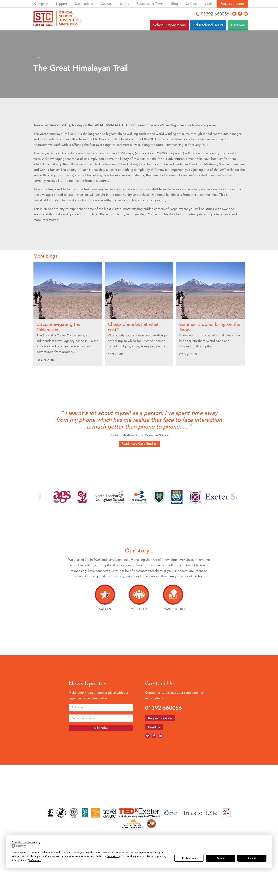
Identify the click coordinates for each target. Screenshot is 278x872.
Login (209, 4)
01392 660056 (163, 707)
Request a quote (232, 4)
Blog (174, 4)
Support (61, 4)
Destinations (84, 4)
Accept (252, 858)
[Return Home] (58, 19)
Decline (220, 858)
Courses (106, 4)
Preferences (189, 858)
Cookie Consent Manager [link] (24, 842)
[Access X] (234, 14)
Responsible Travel (150, 4)
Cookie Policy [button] (113, 856)
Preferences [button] (35, 860)
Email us (154, 727)
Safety (124, 4)
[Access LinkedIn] (246, 14)
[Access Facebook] (240, 14)
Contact (191, 4)
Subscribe (101, 728)
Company (41, 4)
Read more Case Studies (139, 444)
